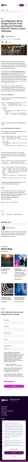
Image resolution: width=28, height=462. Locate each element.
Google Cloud (9, 214)
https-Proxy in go (9, 87)
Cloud (3, 214)
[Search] (17, 5)
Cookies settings (14, 449)
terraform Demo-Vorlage (14, 182)
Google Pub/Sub (4, 73)
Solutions (4, 409)
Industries (4, 407)
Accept (14, 452)
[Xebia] (4, 5)
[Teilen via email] (6, 42)
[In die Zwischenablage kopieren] (9, 42)
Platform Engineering (18, 214)
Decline (14, 456)
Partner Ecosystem (7, 411)
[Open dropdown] (25, 5)
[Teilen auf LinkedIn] (2, 42)
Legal (3, 419)
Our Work (4, 413)
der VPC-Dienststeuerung (18, 71)
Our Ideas (4, 415)
